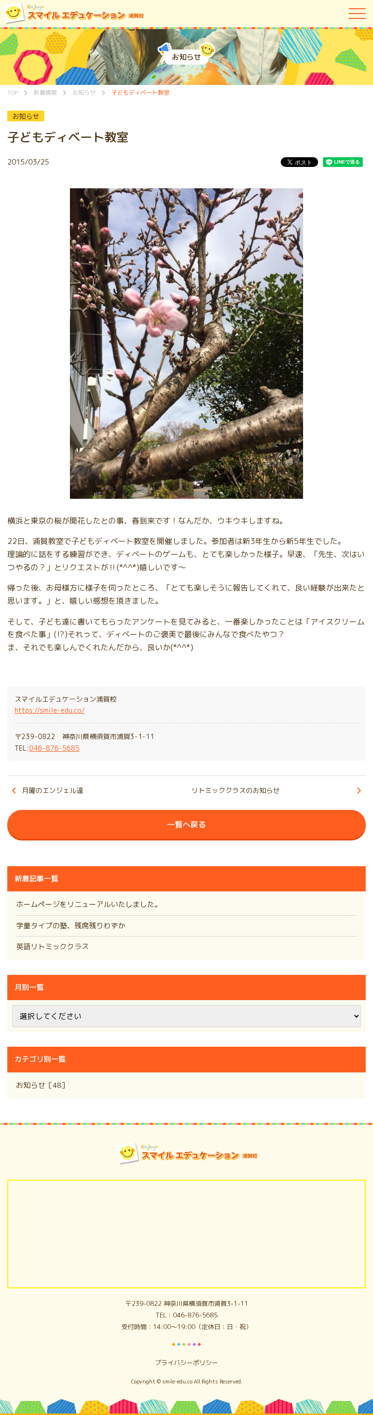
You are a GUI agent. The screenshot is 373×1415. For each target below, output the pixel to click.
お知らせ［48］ (42, 1085)
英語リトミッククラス (52, 946)
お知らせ (25, 116)
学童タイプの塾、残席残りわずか (70, 926)
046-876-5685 (54, 748)
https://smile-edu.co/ (50, 710)
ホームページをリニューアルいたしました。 (89, 904)
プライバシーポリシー (186, 1362)
